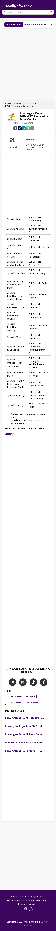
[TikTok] (33, 682)
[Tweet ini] (20, 128)
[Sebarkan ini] (15, 128)
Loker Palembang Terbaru (35, 146)
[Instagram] (23, 682)
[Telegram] (24, 128)
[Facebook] (43, 682)
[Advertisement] (28, 64)
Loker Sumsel (31, 149)
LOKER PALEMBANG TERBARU (21, 696)
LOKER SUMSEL (14, 702)
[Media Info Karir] (17, 5)
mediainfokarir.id (32, 921)
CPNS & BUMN (32, 145)
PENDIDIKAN (32, 702)
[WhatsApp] (28, 128)
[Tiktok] (31, 909)
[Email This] (32, 128)
